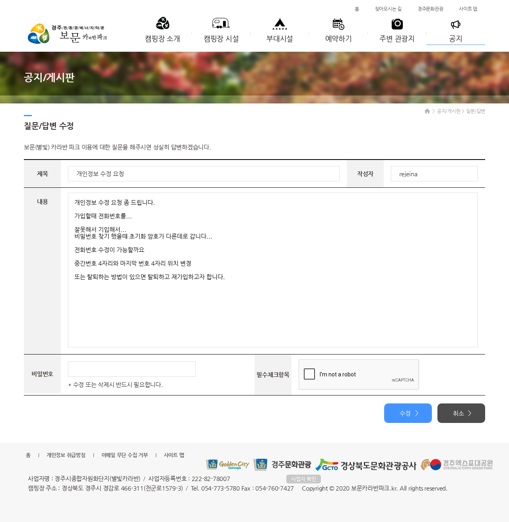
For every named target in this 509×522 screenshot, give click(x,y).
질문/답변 (475, 111)
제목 (42, 173)
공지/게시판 (448, 111)
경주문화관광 (430, 9)
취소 (458, 413)
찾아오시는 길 (388, 9)
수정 (405, 413)
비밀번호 (42, 373)
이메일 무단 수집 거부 (124, 455)
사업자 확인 (303, 479)
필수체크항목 (272, 374)
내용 (42, 201)
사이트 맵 (468, 9)
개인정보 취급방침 (66, 455)
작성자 (365, 173)
